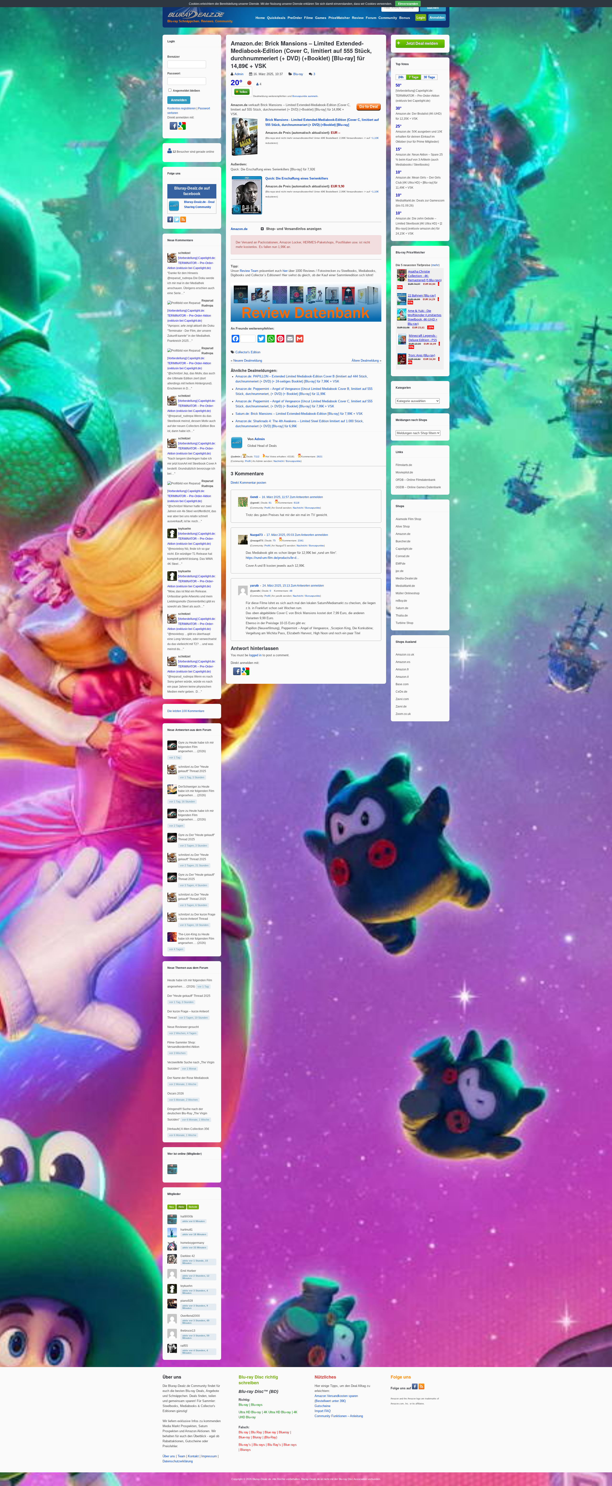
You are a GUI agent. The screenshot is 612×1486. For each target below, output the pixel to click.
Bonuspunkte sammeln (305, 96)
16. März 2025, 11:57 (275, 497)
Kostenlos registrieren (181, 108)
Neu (171, 1207)
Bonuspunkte (293, 461)
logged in (255, 655)
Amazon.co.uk (405, 654)
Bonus (404, 18)
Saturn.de (402, 608)
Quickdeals (276, 18)
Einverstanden (408, 3)
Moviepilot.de (404, 472)
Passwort (173, 73)
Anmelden (437, 17)
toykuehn (186, 1286)
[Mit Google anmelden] (245, 674)
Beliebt (193, 1207)
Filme (308, 18)
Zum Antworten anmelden (306, 497)
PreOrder (295, 18)
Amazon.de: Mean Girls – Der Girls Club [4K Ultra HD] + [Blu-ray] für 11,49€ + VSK (418, 182)
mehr (435, 265)
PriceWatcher (339, 18)
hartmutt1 (186, 1229)
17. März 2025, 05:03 (280, 535)
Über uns (169, 1456)
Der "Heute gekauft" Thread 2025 (188, 996)
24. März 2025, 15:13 (276, 585)
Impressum (209, 1456)
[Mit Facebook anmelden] (237, 674)
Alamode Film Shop (408, 519)
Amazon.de (239, 229)
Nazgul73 (256, 535)
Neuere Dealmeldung (247, 360)
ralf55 (184, 1345)
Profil (248, 461)
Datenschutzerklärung (178, 1461)
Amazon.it (402, 677)
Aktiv (181, 1207)
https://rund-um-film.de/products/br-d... (272, 558)
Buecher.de (403, 541)
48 (291, 590)
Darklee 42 (187, 1256)
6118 (296, 502)
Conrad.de (403, 556)
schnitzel (184, 766)
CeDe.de (401, 691)
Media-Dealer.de (406, 578)
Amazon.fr (402, 669)
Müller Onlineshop (408, 593)
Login (420, 17)
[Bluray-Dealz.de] (196, 18)
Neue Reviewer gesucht (183, 1027)
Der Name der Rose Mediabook (188, 1078)
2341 (301, 540)
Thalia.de (402, 615)
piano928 (186, 1300)
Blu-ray (298, 74)
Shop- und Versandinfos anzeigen (294, 228)
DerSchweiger (187, 786)
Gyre (181, 742)
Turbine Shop (404, 623)
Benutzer (173, 56)
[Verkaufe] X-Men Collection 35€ (188, 1129)
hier (285, 271)
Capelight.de (404, 548)
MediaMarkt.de (405, 586)
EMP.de (400, 563)
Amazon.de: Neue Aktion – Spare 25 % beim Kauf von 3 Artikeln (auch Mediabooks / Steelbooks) (419, 159)
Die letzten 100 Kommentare (185, 711)
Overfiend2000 (190, 1316)
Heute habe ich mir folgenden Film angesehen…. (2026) (196, 747)
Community (387, 18)
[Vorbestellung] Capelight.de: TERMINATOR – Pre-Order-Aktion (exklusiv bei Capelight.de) (417, 95)
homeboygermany (192, 1243)
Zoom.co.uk (403, 714)
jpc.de (400, 571)
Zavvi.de (401, 706)
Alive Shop (403, 526)
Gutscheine (322, 1406)
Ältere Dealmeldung (365, 360)
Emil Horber (188, 1271)
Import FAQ (323, 1411)
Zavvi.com (402, 699)
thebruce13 (187, 1330)
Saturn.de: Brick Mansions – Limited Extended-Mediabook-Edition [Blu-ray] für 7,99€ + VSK (299, 413)
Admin (239, 74)
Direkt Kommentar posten (248, 482)
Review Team (249, 271)
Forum (371, 18)
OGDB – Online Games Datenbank (418, 487)
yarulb (254, 585)
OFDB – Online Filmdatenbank (415, 480)
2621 (319, 456)
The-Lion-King (187, 934)
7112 (256, 456)
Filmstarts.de (404, 465)
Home (260, 18)
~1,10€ (375, 138)
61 (270, 502)
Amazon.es (403, 662)
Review (358, 18)
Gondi (254, 497)
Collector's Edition (247, 352)
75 (274, 540)
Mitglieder (174, 1194)
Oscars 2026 (175, 1093)
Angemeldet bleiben (186, 90)
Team (181, 1456)
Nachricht (278, 461)
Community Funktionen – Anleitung (339, 1416)
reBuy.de (401, 600)
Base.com (402, 684)
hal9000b (186, 1216)
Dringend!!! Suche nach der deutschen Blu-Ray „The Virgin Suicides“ (187, 1114)
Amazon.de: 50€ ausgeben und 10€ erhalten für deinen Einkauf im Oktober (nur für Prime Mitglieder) (419, 136)
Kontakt (193, 1456)
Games (320, 18)
